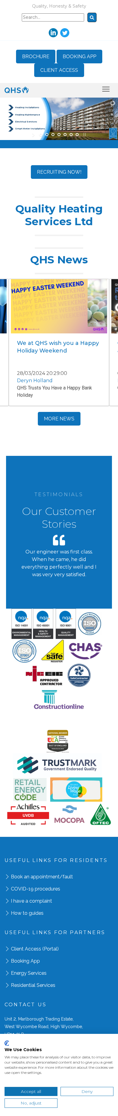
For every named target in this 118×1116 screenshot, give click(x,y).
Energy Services (29, 973)
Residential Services (33, 985)
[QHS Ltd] (16, 89)
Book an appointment (35, 877)
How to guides (27, 913)
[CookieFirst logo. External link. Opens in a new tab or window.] (7, 1043)
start (34, 135)
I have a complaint (31, 901)
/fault (66, 877)
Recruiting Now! (59, 172)
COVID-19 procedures (35, 889)
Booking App (79, 56)
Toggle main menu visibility (106, 88)
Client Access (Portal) (35, 949)
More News (59, 419)
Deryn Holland (35, 380)
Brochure (35, 56)
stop (84, 135)
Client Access (59, 70)
